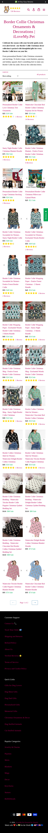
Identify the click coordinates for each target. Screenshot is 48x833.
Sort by (5, 72)
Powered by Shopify (31, 822)
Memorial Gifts (11, 711)
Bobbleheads (10, 799)
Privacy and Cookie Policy (16, 669)
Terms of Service (12, 662)
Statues (8, 792)
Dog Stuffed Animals (13, 724)
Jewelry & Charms (12, 747)
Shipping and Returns (13, 636)
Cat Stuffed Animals (13, 730)
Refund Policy (10, 643)
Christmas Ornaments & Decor (17, 718)
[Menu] (43, 9)
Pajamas (8, 754)
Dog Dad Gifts (11, 698)
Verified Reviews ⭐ (13, 656)
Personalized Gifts (12, 705)
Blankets (8, 767)
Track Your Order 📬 (13, 630)
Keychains (9, 786)
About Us (8, 649)
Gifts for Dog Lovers (13, 685)
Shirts (7, 760)
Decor (7, 779)
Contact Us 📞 (11, 623)
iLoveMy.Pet (20, 822)
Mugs (7, 773)
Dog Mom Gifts (11, 692)
